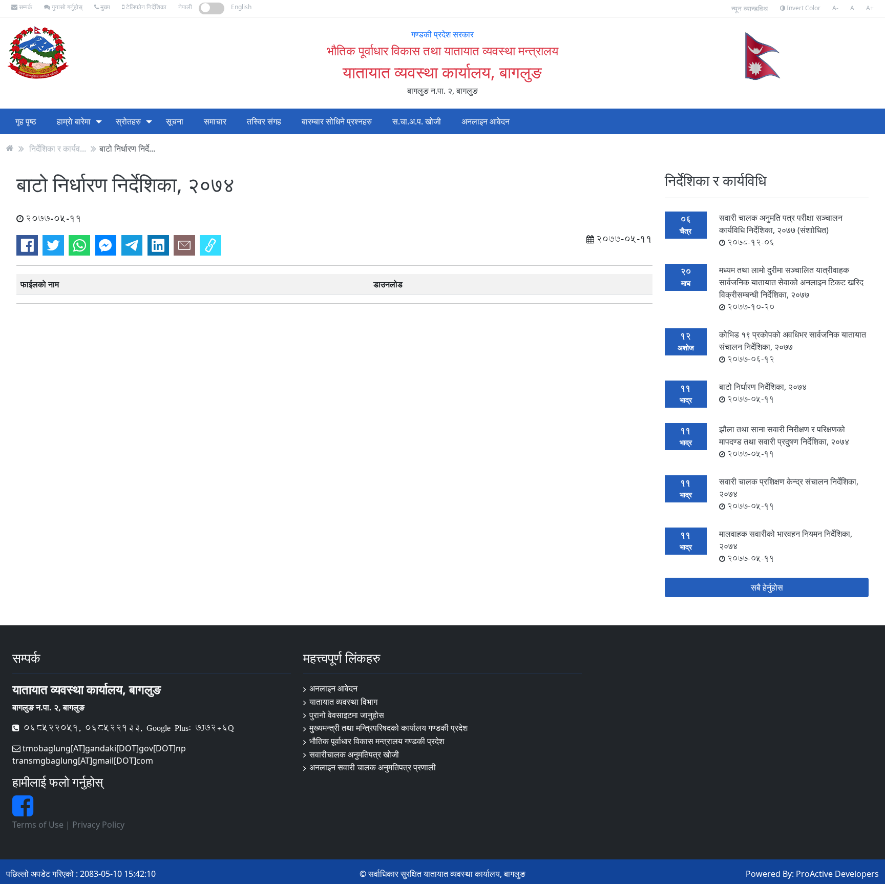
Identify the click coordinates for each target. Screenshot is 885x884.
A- (835, 8)
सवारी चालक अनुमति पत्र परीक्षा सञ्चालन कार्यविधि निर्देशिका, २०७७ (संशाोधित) (780, 230)
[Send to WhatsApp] (79, 245)
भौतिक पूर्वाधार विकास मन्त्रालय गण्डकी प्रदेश (376, 741)
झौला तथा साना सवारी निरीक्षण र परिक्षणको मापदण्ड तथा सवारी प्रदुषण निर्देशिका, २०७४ (784, 441)
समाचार (215, 121)
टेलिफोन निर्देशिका (145, 7)
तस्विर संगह (264, 121)
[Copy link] (210, 245)
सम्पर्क (24, 7)
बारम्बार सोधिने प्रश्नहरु (337, 121)
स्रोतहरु (128, 121)
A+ (870, 8)
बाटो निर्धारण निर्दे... (127, 148)
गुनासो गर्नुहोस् (66, 7)
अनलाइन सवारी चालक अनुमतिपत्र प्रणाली (372, 767)
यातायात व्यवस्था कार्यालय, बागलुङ (442, 72)
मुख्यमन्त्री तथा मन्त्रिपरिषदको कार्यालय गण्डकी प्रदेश (388, 727)
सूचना (174, 121)
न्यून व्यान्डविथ (749, 8)
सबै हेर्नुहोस (767, 587)
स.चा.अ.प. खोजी (416, 121)
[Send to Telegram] (132, 245)
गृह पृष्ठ (25, 121)
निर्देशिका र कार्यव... (57, 148)
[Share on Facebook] (27, 245)
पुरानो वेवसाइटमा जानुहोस (346, 715)
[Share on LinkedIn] (158, 245)
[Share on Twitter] (53, 245)
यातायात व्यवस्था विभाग (343, 701)
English (241, 7)
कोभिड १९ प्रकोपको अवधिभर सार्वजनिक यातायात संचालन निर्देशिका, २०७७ (792, 347)
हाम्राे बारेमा (74, 121)
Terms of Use (38, 824)
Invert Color (802, 8)
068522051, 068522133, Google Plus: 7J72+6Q (126, 727)
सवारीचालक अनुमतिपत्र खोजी (354, 754)
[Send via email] (184, 245)
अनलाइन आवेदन (485, 121)
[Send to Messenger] (106, 245)
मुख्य (104, 7)
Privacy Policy (98, 824)
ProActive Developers (837, 873)
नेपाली (185, 7)
